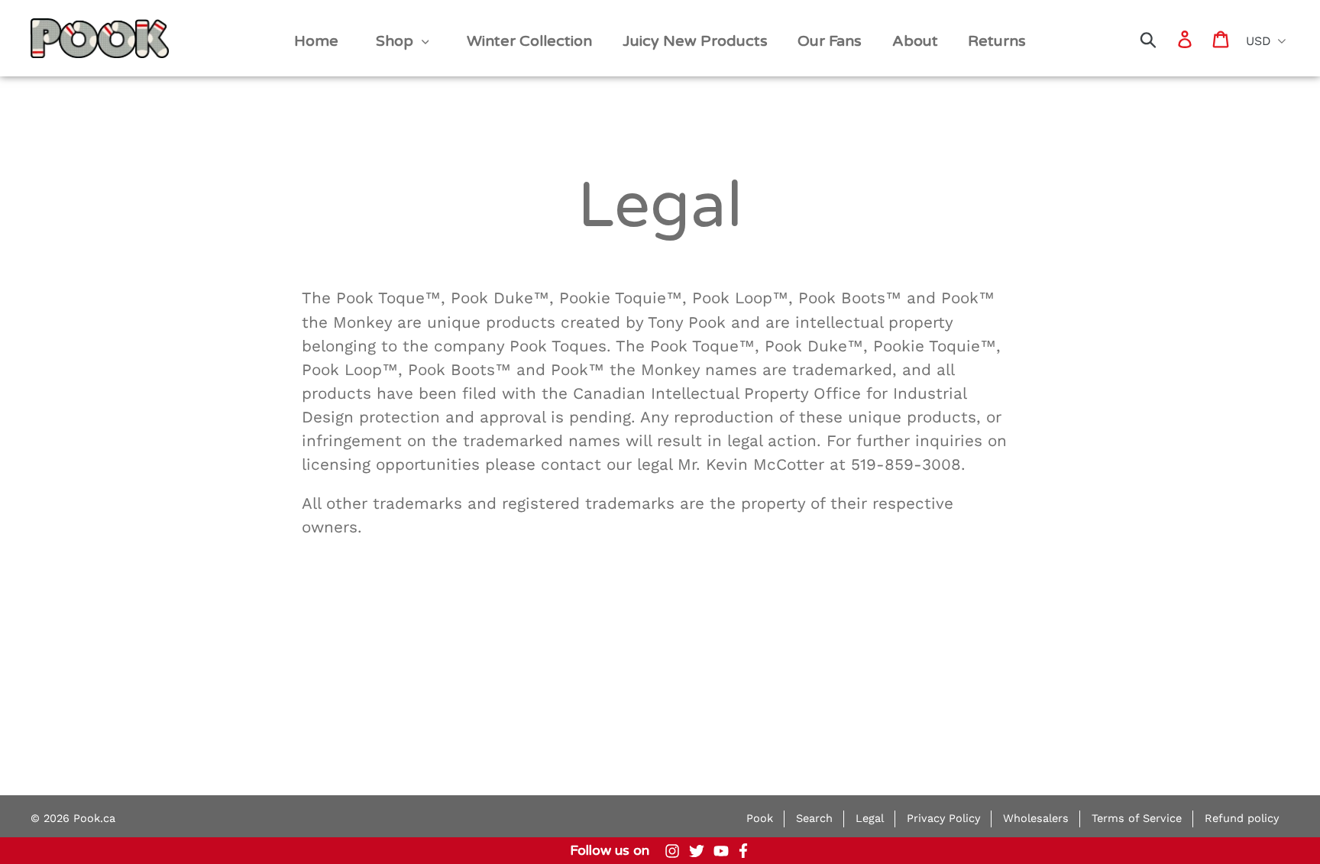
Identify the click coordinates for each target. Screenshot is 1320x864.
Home (55, 24)
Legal (870, 818)
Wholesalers (1036, 818)
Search (814, 818)
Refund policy (1242, 818)
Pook (759, 818)
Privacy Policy (943, 818)
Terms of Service (1137, 818)
